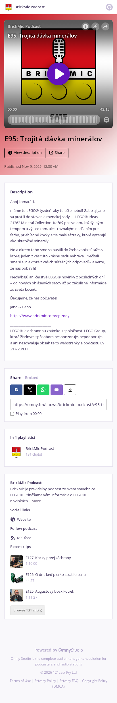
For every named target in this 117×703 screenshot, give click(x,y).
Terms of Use (20, 680)
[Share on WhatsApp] (43, 389)
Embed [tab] (32, 377)
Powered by (46, 650)
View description (28, 152)
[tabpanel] (58, 275)
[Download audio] (70, 389)
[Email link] (57, 389)
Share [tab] (15, 377)
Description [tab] (21, 192)
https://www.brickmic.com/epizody (40, 315)
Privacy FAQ (69, 680)
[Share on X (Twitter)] (30, 389)
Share (59, 152)
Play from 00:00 (28, 414)
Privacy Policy (45, 680)
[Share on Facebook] (16, 389)
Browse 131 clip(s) (27, 610)
